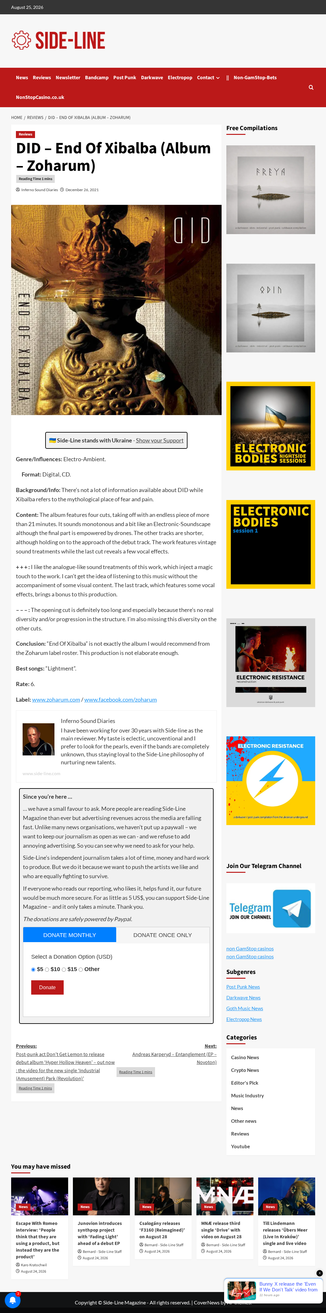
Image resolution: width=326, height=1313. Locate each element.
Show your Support (160, 440)
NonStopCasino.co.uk (40, 97)
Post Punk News (243, 987)
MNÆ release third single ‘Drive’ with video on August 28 (221, 1230)
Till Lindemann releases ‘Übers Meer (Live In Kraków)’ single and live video (285, 1233)
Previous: (65, 1062)
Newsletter (68, 77)
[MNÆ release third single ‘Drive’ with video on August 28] (224, 1196)
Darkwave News (243, 997)
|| (227, 77)
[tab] (70, 934)
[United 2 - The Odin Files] (270, 308)
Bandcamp (97, 77)
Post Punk (124, 77)
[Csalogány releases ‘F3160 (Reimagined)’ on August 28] (163, 1196)
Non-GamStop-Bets (255, 77)
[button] (311, 87)
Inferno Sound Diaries (39, 189)
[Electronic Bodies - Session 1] (270, 544)
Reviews (42, 77)
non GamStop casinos (250, 948)
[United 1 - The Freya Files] (270, 189)
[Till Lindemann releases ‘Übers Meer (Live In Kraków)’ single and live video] (286, 1196)
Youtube (240, 1146)
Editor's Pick (244, 1083)
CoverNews (207, 1302)
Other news (244, 1121)
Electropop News (244, 1019)
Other (92, 969)
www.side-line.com (41, 773)
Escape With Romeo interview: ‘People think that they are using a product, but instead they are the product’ (38, 1240)
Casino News (245, 1057)
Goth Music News (244, 1008)
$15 (72, 969)
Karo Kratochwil (34, 1265)
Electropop (180, 77)
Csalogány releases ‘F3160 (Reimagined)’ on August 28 (162, 1230)
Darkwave (152, 77)
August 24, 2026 (33, 1271)
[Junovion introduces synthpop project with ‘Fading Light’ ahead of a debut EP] (101, 1196)
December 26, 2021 (82, 189)
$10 (55, 969)
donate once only (162, 935)
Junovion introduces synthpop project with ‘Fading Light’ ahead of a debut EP (100, 1233)
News (22, 77)
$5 (40, 969)
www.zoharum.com (56, 699)
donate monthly (69, 935)
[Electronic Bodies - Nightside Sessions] (270, 426)
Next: (174, 1054)
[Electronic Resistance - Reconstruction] (270, 662)
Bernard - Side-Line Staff (102, 1251)
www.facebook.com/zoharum (120, 699)
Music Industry (247, 1095)
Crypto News (245, 1070)
